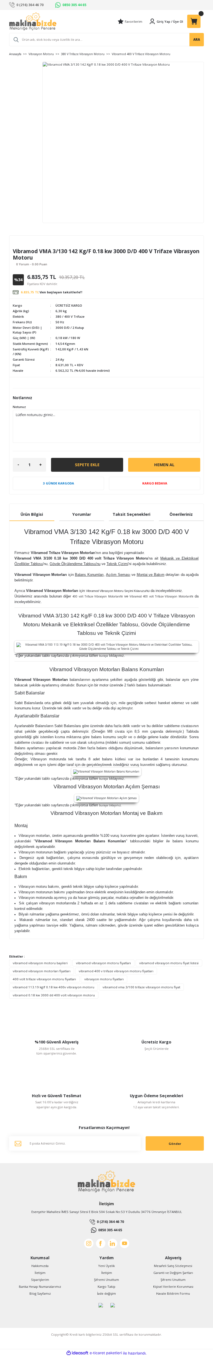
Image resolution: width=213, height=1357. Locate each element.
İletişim (40, 1273)
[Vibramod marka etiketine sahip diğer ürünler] (28, 243)
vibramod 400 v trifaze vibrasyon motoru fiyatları (116, 971)
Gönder (175, 1143)
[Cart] (194, 21)
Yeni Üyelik (106, 1266)
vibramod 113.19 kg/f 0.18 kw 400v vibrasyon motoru (53, 987)
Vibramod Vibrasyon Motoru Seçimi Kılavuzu (116, 590)
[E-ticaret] (106, 1353)
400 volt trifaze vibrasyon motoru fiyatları (44, 979)
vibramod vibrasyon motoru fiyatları (103, 963)
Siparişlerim (40, 1280)
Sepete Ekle (87, 464)
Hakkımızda (40, 1266)
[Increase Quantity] (40, 465)
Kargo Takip (106, 1286)
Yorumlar (81, 514)
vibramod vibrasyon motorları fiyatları (41, 971)
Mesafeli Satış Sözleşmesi (173, 1266)
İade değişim (106, 1293)
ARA (196, 39)
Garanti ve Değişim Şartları (173, 1273)
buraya (112, 656)
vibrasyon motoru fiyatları (104, 979)
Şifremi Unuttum (106, 1280)
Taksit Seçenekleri (131, 514)
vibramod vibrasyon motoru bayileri (40, 963)
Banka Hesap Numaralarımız (40, 1286)
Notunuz (19, 407)
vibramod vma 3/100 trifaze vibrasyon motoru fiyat (141, 987)
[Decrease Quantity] (18, 465)
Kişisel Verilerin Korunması (173, 1286)
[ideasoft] (77, 1353)
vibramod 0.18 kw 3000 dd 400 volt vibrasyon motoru (54, 995)
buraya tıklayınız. (110, 805)
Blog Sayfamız (40, 1293)
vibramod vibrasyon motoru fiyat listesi (169, 963)
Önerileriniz (181, 514)
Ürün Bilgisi (32, 514)
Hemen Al (164, 464)
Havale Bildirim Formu (173, 1293)
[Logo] (33, 21)
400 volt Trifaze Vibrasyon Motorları (101, 596)
